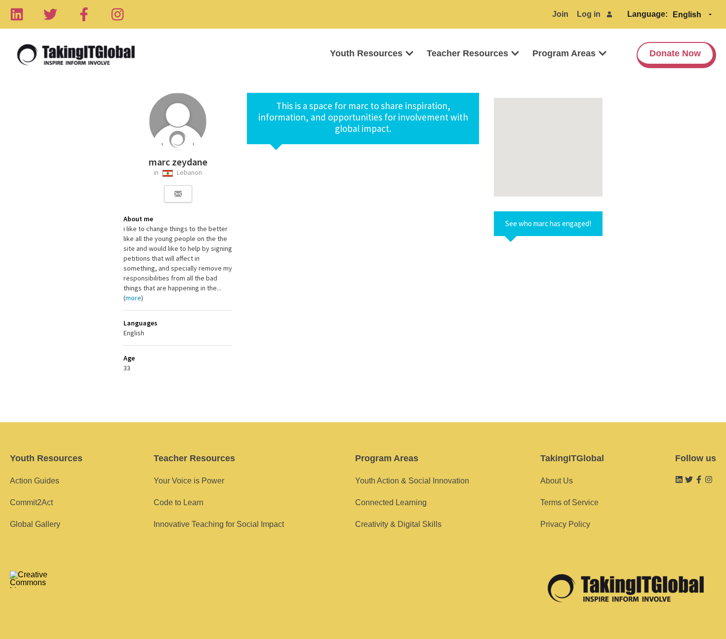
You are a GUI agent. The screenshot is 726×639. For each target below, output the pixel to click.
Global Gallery (35, 524)
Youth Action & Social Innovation (412, 481)
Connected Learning (391, 502)
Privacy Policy (565, 524)
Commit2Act (31, 502)
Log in (589, 14)
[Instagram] (117, 14)
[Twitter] (50, 14)
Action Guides (34, 481)
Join (560, 14)
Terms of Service (569, 502)
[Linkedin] (17, 14)
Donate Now (675, 53)
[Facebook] (84, 14)
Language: (647, 14)
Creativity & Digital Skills (398, 524)
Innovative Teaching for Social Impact (219, 524)
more (133, 297)
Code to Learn (178, 502)
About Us (556, 481)
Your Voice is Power (189, 481)
